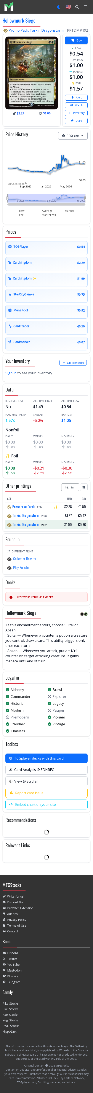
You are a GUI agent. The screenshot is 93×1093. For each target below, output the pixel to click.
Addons (12, 914)
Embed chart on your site (35, 804)
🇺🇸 (68, 7)
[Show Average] (45, 211)
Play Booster (21, 567)
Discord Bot (15, 902)
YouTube (13, 965)
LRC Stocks (10, 1009)
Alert (79, 97)
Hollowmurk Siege (19, 20)
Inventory (79, 113)
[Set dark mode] (59, 7)
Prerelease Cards (23, 506)
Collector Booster (25, 558)
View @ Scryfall (26, 781)
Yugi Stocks (11, 1020)
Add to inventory (75, 362)
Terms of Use (16, 925)
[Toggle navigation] (85, 7)
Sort (73, 487)
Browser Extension (20, 908)
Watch (79, 105)
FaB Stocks (10, 1015)
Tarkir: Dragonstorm (25, 515)
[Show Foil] (19, 215)
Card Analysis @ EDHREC (34, 769)
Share (78, 121)
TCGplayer (73, 135)
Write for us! (15, 896)
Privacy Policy (16, 920)
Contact (12, 931)
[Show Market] (67, 211)
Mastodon (14, 970)
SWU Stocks (11, 1026)
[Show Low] (19, 211)
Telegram (14, 982)
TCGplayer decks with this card (39, 758)
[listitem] (8, 7)
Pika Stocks (11, 1003)
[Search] (77, 7)
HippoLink (9, 1031)
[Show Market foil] (47, 215)
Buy (79, 40)
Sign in (10, 373)
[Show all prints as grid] (84, 487)
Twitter (12, 959)
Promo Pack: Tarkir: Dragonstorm (36, 30)
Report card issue (29, 793)
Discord (12, 953)
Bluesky (12, 976)
